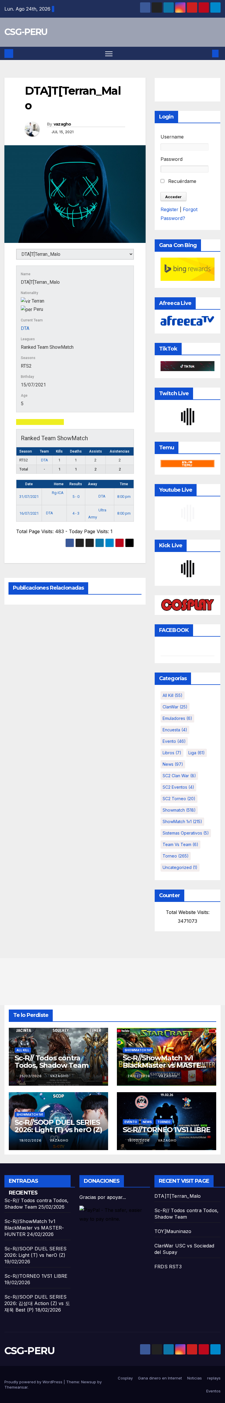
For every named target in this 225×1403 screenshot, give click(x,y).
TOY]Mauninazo (173, 1231)
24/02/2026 (139, 1076)
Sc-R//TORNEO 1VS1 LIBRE (166, 1129)
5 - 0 (75, 496)
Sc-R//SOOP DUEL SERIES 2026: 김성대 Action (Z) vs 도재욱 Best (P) (37, 1303)
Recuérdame (181, 181)
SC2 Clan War (179, 775)
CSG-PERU (25, 31)
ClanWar (175, 706)
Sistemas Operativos (186, 832)
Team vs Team (180, 844)
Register (169, 209)
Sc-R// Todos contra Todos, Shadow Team (51, 1062)
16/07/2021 (29, 513)
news (173, 764)
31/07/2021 (29, 496)
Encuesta (175, 729)
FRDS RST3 (168, 1266)
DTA (25, 328)
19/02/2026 (31, 1140)
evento (174, 741)
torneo (176, 855)
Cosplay (125, 1378)
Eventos (213, 1391)
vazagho (62, 124)
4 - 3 (75, 513)
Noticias (194, 1378)
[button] (206, 53)
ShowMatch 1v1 (182, 821)
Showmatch (179, 810)
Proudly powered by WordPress (34, 1381)
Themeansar (16, 1387)
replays (214, 1378)
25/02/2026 (31, 1076)
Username (172, 137)
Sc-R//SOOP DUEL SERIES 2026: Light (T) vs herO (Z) (58, 1126)
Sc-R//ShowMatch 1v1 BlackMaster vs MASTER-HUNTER (165, 1065)
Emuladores (177, 718)
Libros (172, 752)
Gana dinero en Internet (160, 1378)
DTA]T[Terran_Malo (177, 1196)
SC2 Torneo (179, 798)
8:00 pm (124, 496)
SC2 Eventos (178, 787)
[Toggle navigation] (109, 53)
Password (172, 159)
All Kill (173, 695)
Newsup (88, 1381)
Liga (196, 752)
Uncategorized (180, 867)
